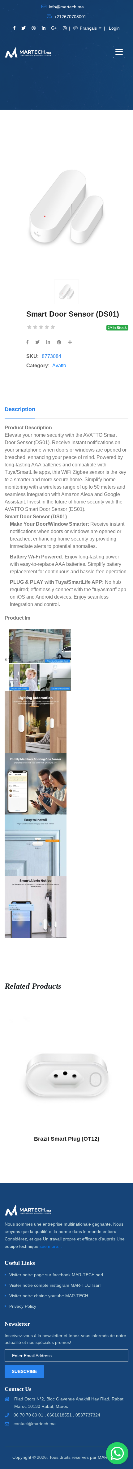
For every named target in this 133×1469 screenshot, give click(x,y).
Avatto (59, 365)
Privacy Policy (22, 1306)
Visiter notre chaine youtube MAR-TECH (48, 1295)
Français (88, 28)
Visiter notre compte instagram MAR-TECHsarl (55, 1285)
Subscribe (24, 1371)
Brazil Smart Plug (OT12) (66, 1139)
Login (114, 28)
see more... (51, 1246)
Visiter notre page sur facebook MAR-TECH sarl (56, 1274)
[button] (119, 52)
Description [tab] (20, 409)
